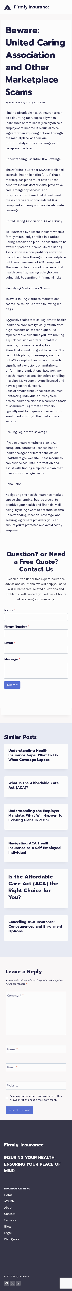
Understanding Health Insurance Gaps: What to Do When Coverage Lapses (33, 755)
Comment (15, 996)
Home (8, 1195)
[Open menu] (64, 7)
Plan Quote (12, 1239)
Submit (12, 685)
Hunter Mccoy (17, 102)
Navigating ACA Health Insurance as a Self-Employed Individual (34, 848)
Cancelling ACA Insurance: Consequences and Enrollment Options (35, 926)
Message (12, 659)
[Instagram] (18, 1283)
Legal (8, 1233)
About (8, 1208)
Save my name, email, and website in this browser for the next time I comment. (36, 1097)
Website (12, 1086)
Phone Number (16, 626)
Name (9, 610)
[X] (12, 1283)
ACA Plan (10, 1201)
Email (9, 643)
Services (10, 1220)
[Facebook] (6, 1283)
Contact (10, 1214)
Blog (7, 1226)
